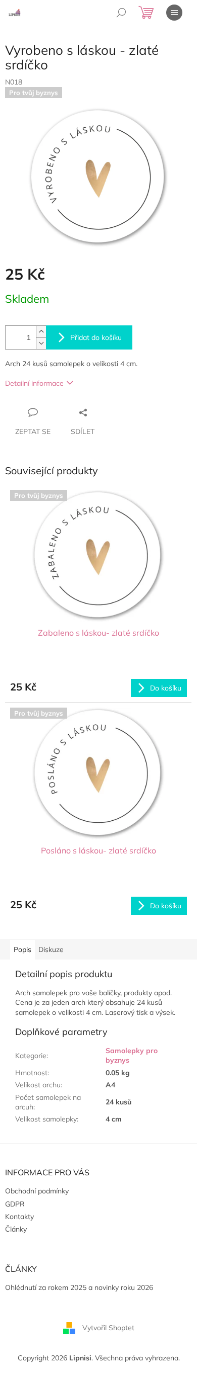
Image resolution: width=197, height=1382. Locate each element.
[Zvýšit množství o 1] (41, 331)
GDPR (15, 1203)
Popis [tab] (22, 949)
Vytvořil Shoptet (108, 1327)
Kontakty (19, 1216)
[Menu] (174, 13)
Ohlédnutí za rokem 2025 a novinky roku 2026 (79, 1287)
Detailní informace (34, 383)
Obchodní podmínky (37, 1190)
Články (16, 1229)
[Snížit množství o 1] (41, 343)
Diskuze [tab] (51, 949)
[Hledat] (121, 13)
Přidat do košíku (96, 337)
